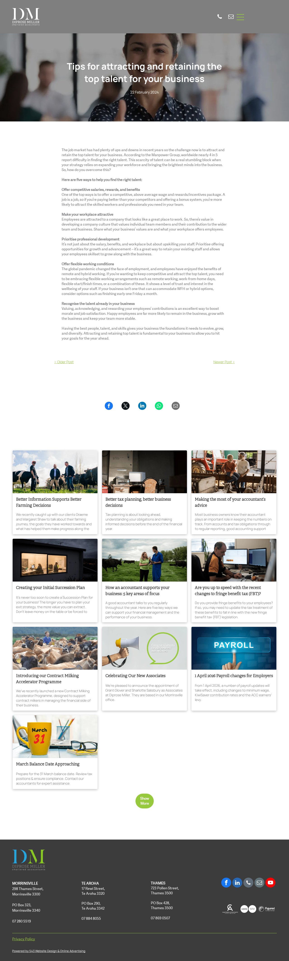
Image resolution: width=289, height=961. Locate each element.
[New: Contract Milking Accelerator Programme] (55, 648)
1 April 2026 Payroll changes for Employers (234, 676)
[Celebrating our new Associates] (144, 648)
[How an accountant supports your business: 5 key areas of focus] (144, 560)
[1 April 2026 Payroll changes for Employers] (233, 648)
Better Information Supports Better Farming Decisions (49, 502)
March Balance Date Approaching (47, 764)
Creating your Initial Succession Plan (50, 588)
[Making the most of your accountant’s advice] (233, 471)
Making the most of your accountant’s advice (230, 502)
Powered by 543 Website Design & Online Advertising (48, 951)
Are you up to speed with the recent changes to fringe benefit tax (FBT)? (228, 591)
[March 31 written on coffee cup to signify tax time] (55, 736)
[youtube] (270, 883)
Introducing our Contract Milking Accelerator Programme (47, 679)
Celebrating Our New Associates (135, 676)
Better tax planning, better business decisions (138, 502)
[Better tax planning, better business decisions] (144, 471)
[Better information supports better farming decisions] (55, 471)
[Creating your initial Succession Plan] (55, 560)
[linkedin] (237, 883)
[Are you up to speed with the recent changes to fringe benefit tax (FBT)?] (233, 560)
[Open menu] (240, 17)
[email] (231, 17)
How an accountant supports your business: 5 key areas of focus (137, 591)
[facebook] (226, 883)
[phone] (219, 17)
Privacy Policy (23, 939)
